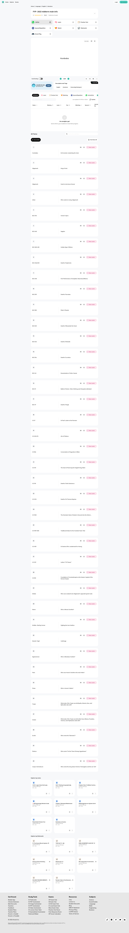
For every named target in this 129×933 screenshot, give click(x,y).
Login (116, 2)
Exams (17, 2)
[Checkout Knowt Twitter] (120, 919)
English (44, 6)
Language (38, 6)
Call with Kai (91, 95)
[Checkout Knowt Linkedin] (124, 919)
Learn (44, 95)
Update (93, 99)
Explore (12, 2)
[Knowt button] (94, 13)
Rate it (45, 15)
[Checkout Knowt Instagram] (111, 919)
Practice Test (54, 95)
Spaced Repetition (77, 95)
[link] (41, 788)
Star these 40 (93, 139)
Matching (65, 95)
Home (6, 2)
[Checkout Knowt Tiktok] (107, 919)
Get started (124, 2)
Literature (49, 6)
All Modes (35, 95)
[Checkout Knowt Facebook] (116, 919)
